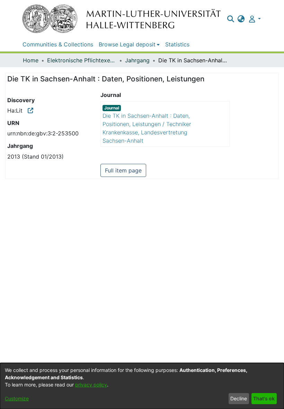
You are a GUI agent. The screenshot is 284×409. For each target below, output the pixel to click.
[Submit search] (230, 19)
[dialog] (142, 386)
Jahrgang (137, 60)
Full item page (123, 170)
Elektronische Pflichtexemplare (81, 60)
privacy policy (91, 385)
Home (30, 60)
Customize (17, 398)
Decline (238, 398)
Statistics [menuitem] (177, 44)
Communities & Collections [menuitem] (58, 44)
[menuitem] (241, 19)
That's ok (264, 398)
